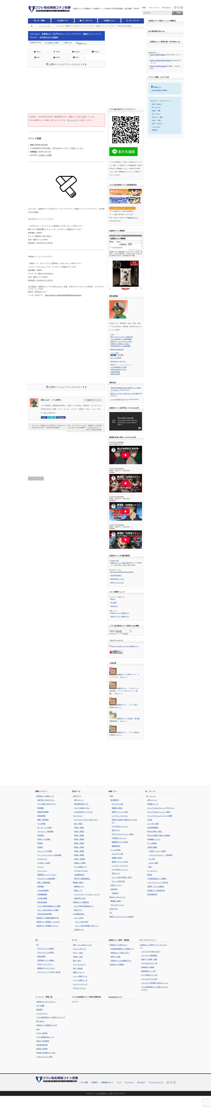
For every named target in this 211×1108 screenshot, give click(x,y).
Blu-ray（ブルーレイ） (118, 897)
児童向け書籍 (152, 847)
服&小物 (154, 130)
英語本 (149, 875)
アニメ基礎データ (80, 867)
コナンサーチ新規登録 (149, 955)
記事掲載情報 (42, 894)
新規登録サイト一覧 (148, 971)
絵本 (150, 867)
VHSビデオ (114, 909)
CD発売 (40, 847)
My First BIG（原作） (155, 831)
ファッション (156, 126)
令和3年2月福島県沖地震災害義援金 (160, 60)
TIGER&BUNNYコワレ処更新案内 (120, 346)
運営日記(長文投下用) (116, 349)
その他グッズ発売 (44, 26)
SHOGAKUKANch (115, 575)
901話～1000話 (79, 859)
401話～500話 (79, 839)
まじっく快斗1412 (81, 922)
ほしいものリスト (50, 413)
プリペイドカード (79, 964)
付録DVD (115, 893)
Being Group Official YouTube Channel (121, 572)
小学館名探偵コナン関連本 (156, 879)
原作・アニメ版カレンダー (82, 945)
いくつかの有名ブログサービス (119, 399)
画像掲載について (107, 1082)
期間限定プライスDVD (120, 842)
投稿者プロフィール (93, 400)
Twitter (52, 417)
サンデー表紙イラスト (82, 808)
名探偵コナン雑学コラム (118, 945)
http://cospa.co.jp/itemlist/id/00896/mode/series (63, 295)
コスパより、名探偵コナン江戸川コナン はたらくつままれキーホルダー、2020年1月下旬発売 (49, 426)
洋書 (158, 110)
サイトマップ (154, 8)
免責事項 (39, 1009)
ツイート (75, 1001)
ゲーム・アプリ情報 (44, 851)
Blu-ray (159, 104)
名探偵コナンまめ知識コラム (121, 961)
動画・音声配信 (43, 820)
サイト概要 (40, 1006)
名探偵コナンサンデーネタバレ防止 (121, 341)
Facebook (61, 417)
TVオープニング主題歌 (45, 949)
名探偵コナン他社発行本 (156, 890)
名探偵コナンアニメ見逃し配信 (119, 563)
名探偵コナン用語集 (117, 964)
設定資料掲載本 (152, 827)
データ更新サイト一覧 (149, 975)
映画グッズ (78, 890)
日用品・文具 (78, 957)
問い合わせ (167, 8)
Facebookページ (115, 997)
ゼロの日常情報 (43, 890)
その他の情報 (42, 898)
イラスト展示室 (41, 1033)
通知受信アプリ (132, 217)
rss (175, 7)
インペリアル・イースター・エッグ (87, 894)
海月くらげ (68, 42)
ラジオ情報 (41, 824)
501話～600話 (79, 843)
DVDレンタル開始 (43, 839)
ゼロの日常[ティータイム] (83, 812)
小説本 (149, 820)
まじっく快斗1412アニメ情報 (47, 910)
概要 (144, 8)
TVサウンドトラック (44, 964)
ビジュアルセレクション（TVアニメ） (161, 808)
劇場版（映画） (78, 882)
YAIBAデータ (79, 930)
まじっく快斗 (79, 918)
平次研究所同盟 (115, 372)
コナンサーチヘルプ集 (149, 979)
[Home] (32, 25)
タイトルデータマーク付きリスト (86, 820)
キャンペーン (42, 871)
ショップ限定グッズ (80, 976)
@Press (112, 599)
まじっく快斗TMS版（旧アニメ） (87, 926)
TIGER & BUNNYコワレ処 (118, 369)
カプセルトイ (42, 859)
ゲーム (158, 113)
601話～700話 (79, 847)
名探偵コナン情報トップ (45, 796)
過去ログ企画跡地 (42, 1041)
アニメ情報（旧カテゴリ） (47, 804)
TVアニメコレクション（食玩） (123, 834)
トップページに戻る (36, 478)
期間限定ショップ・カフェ (47, 875)
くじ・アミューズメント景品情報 (49, 855)
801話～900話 (79, 855)
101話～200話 (79, 827)
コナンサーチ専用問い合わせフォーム (154, 983)
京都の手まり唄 (79, 898)
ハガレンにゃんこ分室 (44, 1057)
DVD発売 (40, 835)
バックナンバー (117, 247)
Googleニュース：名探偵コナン (119, 613)
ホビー (154, 120)
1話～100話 (78, 824)
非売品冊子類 (152, 894)
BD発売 (40, 843)
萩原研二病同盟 (115, 374)
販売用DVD (115, 800)
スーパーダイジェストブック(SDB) (159, 816)
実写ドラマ (78, 910)
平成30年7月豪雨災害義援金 (157, 66)
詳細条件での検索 (147, 967)
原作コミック (79, 800)
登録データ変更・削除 (149, 959)
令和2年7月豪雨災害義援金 (157, 54)
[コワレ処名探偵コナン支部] (49, 12)
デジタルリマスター (81, 871)
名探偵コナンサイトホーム (45, 1002)
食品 (161, 117)
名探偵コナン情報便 (118, 238)
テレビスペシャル (117, 905)
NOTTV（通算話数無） (82, 879)
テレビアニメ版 (117, 804)
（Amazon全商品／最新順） (159, 90)
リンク (119, 1082)
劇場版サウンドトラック (46, 968)
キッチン (159, 123)
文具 (153, 123)
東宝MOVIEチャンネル (117, 579)
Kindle (154, 110)
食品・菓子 (77, 961)
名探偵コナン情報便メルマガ (46, 1025)
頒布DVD (114, 889)
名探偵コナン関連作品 (81, 902)
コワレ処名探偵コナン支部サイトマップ (50, 1017)
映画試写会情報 (43, 812)
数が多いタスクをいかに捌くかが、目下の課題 (124, 393)
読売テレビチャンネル (117, 582)
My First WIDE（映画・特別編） (159, 835)
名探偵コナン (157, 87)
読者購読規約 (123, 244)
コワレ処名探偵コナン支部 (118, 367)
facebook (181, 7)
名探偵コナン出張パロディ (120, 953)
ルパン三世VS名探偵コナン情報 (48, 906)
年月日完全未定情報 (44, 914)
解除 (118, 242)
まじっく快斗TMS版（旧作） (122, 877)
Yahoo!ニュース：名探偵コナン (119, 616)
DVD (153, 104)
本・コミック (156, 107)
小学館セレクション (119, 838)
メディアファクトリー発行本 (157, 882)
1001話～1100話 (80, 863)
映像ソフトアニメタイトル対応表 (121, 917)
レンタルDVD (115, 850)
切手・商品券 (78, 968)
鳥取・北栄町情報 (43, 882)
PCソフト (155, 117)
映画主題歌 (41, 956)
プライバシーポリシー (156, 1082)
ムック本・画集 (152, 824)
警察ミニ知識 (115, 957)
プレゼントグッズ (79, 988)
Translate (125, 633)
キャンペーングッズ (80, 984)
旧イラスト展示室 (115, 358)
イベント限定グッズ (80, 980)
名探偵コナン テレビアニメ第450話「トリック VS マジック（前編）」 (124, 690)
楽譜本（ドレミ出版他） (156, 886)
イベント (40, 867)
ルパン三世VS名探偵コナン (84, 906)
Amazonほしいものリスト (118, 361)
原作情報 (40, 886)
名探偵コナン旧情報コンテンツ (47, 926)
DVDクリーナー (116, 885)
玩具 (159, 120)
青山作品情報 (42, 902)
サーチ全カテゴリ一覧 (149, 963)
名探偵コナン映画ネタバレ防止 (119, 343)
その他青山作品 (78, 914)
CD (153, 113)
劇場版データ (79, 886)
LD (111, 913)
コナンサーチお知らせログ (150, 951)
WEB (44, 417)
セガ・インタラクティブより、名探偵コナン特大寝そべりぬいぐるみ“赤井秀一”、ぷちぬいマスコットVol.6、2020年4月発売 (84, 428)
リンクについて (41, 1013)
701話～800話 (79, 851)
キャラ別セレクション (120, 826)
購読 (112, 242)
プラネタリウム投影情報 (46, 879)
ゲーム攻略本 (152, 843)
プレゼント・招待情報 (45, 831)
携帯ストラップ (78, 972)
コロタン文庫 (153, 863)
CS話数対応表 (79, 875)
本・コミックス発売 (44, 827)
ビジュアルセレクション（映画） (159, 812)
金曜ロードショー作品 (120, 812)
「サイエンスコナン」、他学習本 (160, 855)
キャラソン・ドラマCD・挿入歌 (48, 972)
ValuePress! (113, 606)
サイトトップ (72, 120)
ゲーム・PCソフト (79, 949)
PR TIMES (113, 602)
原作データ (77, 796)
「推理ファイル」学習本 (157, 851)
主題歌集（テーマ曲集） (46, 960)
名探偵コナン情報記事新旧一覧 (47, 918)
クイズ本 (151, 859)
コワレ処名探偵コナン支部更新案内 (121, 339)
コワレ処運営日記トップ (45, 1037)
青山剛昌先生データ (81, 804)
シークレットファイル (120, 816)
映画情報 (40, 808)
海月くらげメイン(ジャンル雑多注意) (121, 337)
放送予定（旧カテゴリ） (46, 800)
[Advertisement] (66, 93)
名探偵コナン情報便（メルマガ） (48, 922)
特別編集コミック (153, 839)
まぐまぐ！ (138, 249)
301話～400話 (79, 835)
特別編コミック (152, 804)
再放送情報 (41, 816)
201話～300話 (79, 831)
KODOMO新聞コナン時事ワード (122, 949)
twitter (178, 7)
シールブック (152, 871)
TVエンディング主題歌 (45, 952)
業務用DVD (116, 846)
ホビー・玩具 (78, 953)
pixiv (38, 1029)
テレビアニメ (78, 816)
